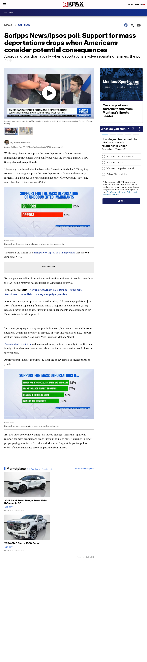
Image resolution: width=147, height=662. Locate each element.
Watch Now (135, 4)
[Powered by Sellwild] (90, 557)
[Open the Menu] (4, 4)
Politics (24, 25)
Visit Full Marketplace (84, 469)
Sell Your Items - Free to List (39, 469)
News (8, 25)
